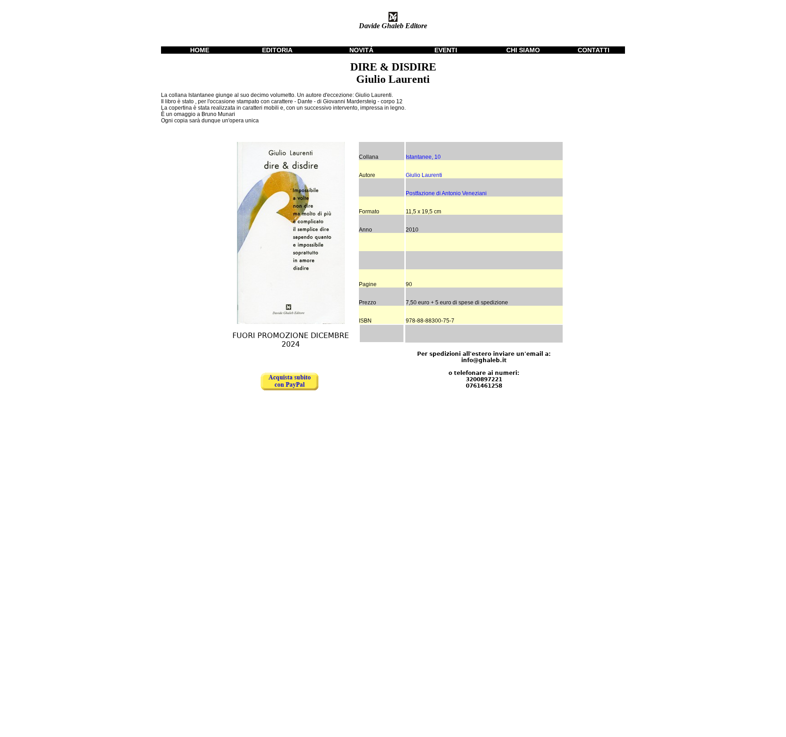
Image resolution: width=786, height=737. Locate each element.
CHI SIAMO (523, 50)
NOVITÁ (361, 50)
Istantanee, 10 (423, 157)
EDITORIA (277, 50)
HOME (199, 50)
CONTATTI (594, 50)
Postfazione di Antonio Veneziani (446, 193)
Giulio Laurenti (424, 175)
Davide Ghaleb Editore (393, 26)
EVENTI (445, 50)
